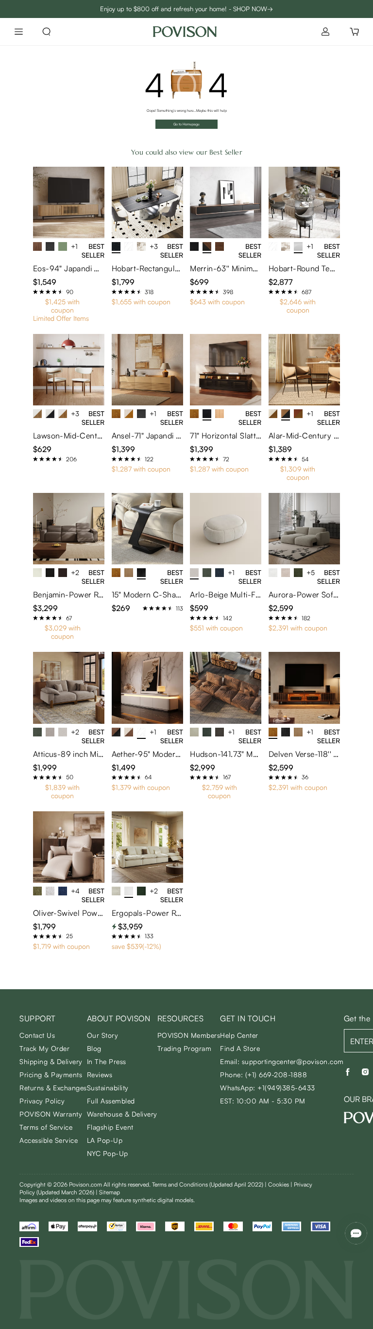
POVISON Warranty (50, 1114)
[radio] (35, 291)
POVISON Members (188, 1035)
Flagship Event (110, 1127)
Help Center (239, 1035)
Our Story (103, 1035)
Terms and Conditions (207, 1184)
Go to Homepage (186, 124)
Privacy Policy (42, 1101)
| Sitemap (108, 1192)
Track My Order (44, 1048)
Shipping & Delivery (51, 1061)
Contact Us (37, 1035)
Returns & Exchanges (53, 1088)
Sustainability (108, 1088)
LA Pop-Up (105, 1140)
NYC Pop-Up (107, 1153)
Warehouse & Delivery (122, 1114)
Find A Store (240, 1048)
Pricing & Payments (50, 1074)
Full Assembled (111, 1101)
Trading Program (184, 1048)
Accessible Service (48, 1140)
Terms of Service (45, 1127)
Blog (94, 1048)
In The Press (106, 1061)
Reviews (100, 1074)
